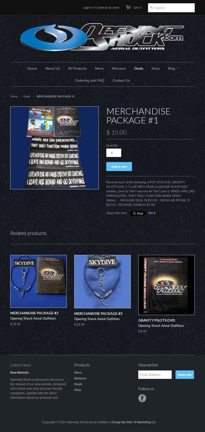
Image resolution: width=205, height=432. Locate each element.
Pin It (151, 213)
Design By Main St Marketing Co (134, 422)
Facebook (142, 398)
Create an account (107, 7)
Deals (78, 384)
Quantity (112, 145)
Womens (80, 378)
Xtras (77, 390)
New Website (19, 372)
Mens (78, 372)
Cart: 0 (137, 7)
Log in (87, 7)
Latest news (20, 364)
